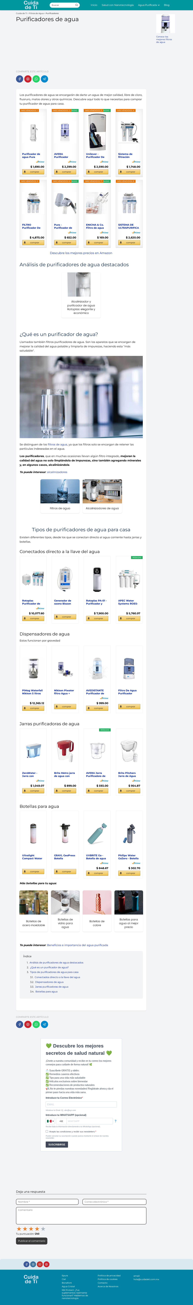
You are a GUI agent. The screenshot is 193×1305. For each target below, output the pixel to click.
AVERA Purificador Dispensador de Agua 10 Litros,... (64, 156)
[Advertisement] (81, 45)
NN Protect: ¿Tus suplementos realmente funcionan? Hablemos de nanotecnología (75, 1294)
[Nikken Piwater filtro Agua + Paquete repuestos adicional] (65, 669)
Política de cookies (107, 1279)
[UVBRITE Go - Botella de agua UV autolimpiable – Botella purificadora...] (97, 833)
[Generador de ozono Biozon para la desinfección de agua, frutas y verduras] (65, 579)
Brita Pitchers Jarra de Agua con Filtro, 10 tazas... (127, 775)
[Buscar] (76, 5)
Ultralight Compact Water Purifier (32, 857)
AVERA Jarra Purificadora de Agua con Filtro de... (96, 775)
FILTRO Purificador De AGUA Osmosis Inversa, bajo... (31, 226)
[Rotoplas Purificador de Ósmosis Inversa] (33, 579)
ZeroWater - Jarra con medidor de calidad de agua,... (29, 775)
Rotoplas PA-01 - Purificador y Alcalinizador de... (96, 602)
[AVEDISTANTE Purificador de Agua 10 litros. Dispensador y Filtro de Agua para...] (97, 669)
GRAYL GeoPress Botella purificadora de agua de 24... (64, 857)
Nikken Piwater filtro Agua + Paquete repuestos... (64, 692)
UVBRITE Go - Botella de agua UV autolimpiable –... (97, 857)
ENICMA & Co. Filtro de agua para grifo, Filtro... (95, 226)
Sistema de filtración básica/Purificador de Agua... (129, 156)
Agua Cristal (68, 1286)
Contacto (103, 1282)
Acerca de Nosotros (108, 1286)
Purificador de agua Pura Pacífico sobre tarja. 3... (31, 156)
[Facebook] (19, 79)
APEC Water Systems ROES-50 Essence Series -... (128, 602)
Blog (166, 5)
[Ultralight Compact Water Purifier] (33, 833)
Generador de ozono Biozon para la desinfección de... (65, 602)
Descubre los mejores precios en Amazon (81, 253)
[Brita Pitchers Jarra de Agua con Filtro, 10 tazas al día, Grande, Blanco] (129, 751)
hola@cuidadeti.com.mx (146, 1279)
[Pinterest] (28, 79)
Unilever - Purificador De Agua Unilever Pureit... (95, 156)
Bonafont (67, 1282)
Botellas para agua (46, 991)
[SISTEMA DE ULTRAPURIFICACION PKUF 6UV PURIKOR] (129, 203)
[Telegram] (44, 79)
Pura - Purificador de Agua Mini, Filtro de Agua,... (64, 226)
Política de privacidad (109, 1275)
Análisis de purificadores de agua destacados (56, 962)
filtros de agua (57, 444)
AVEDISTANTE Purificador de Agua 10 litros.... (96, 692)
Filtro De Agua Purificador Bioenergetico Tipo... (127, 692)
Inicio (94, 5)
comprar (34, 171)
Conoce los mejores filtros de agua (164, 39)
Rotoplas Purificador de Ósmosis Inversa (32, 602)
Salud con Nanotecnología (118, 5)
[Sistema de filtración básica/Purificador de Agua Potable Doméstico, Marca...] (129, 132)
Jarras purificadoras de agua (51, 986)
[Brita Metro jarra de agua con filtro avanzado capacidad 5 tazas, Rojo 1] (65, 751)
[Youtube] (40, 1264)
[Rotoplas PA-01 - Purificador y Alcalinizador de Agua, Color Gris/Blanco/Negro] (97, 579)
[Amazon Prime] (40, 161)
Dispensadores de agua (49, 982)
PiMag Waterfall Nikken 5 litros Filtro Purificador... (32, 692)
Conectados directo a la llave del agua (57, 977)
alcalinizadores (57, 472)
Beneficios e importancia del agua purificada (77, 945)
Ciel (64, 1279)
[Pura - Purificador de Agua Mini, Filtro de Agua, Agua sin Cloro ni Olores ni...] (65, 203)
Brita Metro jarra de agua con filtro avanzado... (64, 775)
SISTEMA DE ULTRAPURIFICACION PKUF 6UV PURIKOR (128, 226)
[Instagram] (33, 1264)
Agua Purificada (147, 5)
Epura (65, 1275)
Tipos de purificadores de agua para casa (54, 972)
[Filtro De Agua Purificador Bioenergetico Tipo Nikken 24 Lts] (129, 669)
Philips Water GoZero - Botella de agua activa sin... (128, 857)
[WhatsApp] (36, 79)
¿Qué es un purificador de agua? (49, 967)
